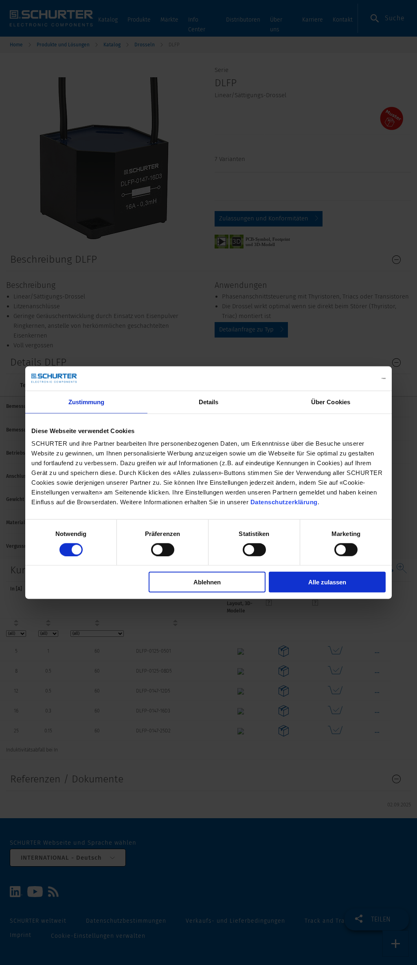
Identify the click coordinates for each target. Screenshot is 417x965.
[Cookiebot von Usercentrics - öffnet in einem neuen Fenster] (350, 378)
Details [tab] (209, 401)
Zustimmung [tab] (86, 401)
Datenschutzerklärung (284, 502)
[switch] (162, 549)
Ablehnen (207, 582)
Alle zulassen (327, 582)
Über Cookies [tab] (330, 401)
